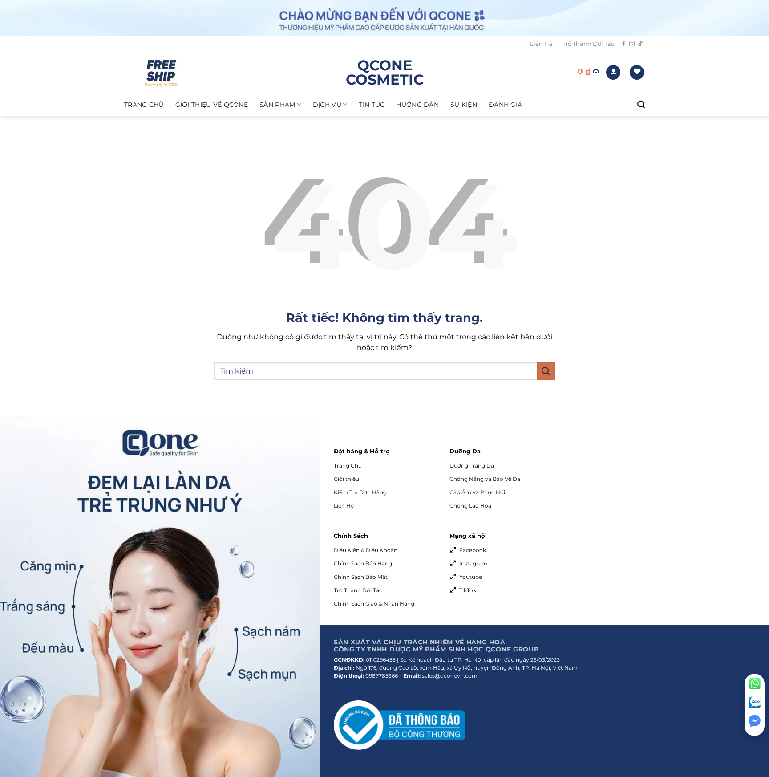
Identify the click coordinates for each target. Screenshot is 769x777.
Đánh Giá (505, 105)
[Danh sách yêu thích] (637, 72)
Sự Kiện (463, 105)
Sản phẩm (277, 105)
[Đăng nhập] (613, 72)
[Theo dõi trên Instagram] (632, 44)
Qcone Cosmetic (385, 72)
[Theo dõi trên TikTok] (640, 44)
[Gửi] (546, 371)
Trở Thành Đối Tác (588, 44)
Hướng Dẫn (417, 105)
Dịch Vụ (327, 105)
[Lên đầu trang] (754, 747)
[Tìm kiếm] (641, 105)
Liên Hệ (541, 44)
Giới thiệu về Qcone (211, 105)
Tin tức (371, 105)
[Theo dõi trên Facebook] (623, 44)
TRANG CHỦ (144, 105)
